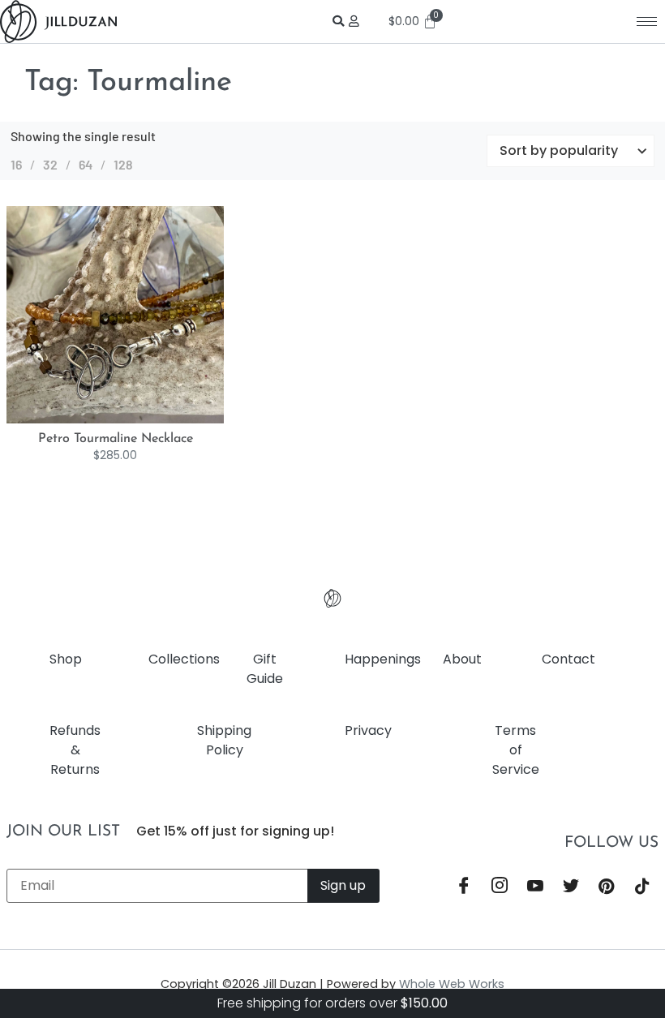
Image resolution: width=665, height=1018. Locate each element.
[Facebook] (464, 887)
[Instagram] (499, 887)
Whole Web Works (451, 984)
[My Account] (356, 21)
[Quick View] (104, 419)
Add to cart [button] (132, 419)
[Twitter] (571, 887)
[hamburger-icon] (647, 21)
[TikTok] (642, 887)
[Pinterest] (606, 887)
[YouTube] (535, 887)
